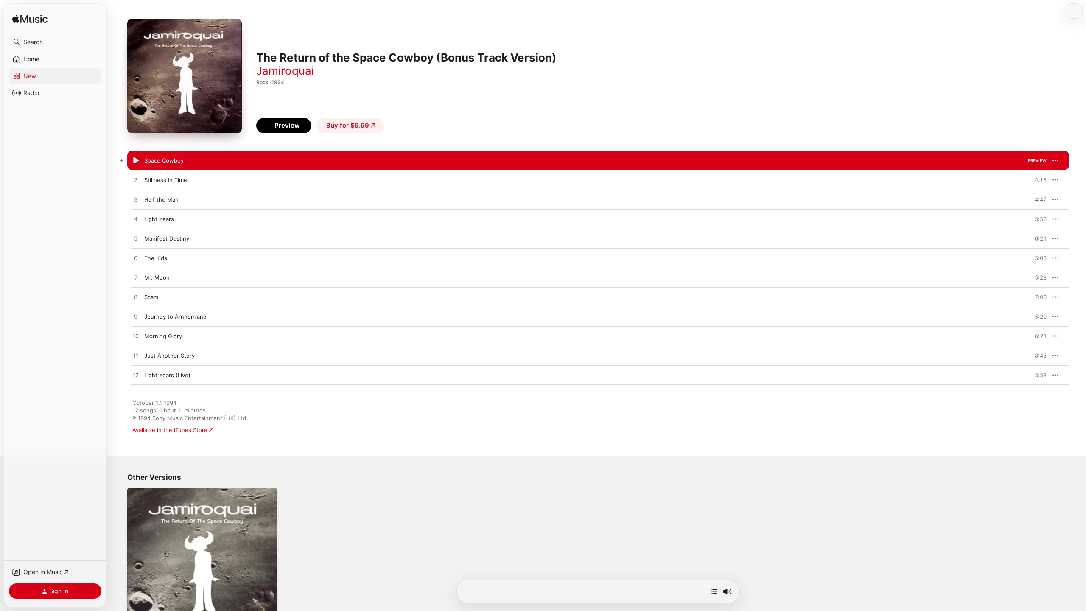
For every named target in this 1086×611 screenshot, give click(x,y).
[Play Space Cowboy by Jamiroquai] (135, 161)
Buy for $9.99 (347, 125)
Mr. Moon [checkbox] (157, 277)
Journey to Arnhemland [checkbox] (175, 316)
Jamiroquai (285, 70)
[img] (30, 19)
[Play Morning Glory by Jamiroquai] (135, 336)
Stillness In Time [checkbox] (165, 180)
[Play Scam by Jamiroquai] (135, 297)
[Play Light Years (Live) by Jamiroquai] (135, 375)
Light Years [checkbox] (159, 219)
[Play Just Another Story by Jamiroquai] (135, 356)
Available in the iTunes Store (169, 429)
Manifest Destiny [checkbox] (166, 238)
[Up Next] (714, 591)
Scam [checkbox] (151, 297)
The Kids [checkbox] (155, 258)
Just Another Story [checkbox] (169, 355)
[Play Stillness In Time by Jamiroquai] (135, 180)
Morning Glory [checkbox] (163, 336)
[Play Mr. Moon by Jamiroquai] (135, 278)
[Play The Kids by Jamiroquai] (135, 258)
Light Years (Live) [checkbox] (167, 375)
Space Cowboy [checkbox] (164, 160)
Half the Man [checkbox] (161, 199)
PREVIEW (1037, 160)
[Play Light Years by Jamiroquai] (135, 219)
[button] (55, 42)
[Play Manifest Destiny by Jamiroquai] (135, 239)
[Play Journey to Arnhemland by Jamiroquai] (135, 317)
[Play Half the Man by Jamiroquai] (135, 200)
